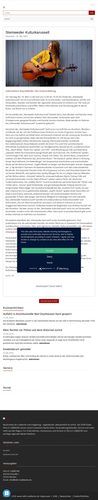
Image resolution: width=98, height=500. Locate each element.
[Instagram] (7, 396)
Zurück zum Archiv (49, 301)
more (49, 262)
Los (91, 12)
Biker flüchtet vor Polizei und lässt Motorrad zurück (32, 330)
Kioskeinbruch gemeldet (17, 349)
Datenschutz (65, 496)
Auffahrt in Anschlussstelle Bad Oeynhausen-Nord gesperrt (37, 314)
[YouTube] (15, 396)
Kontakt (6, 450)
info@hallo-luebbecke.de (20, 480)
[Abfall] (23, 376)
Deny (49, 256)
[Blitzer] (15, 376)
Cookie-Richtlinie (81, 496)
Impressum (45, 496)
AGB (55, 496)
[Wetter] (7, 376)
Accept (49, 250)
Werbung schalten (10, 454)
